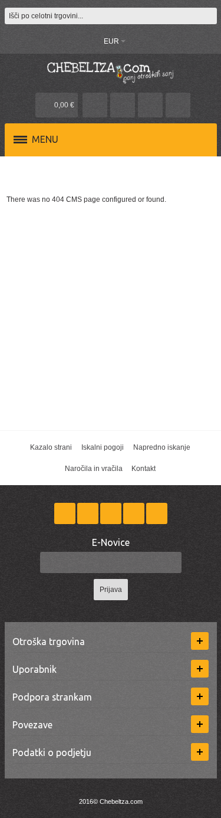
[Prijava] (150, 105)
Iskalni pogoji (102, 447)
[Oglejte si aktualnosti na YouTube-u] (156, 513)
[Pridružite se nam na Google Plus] (111, 513)
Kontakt (143, 468)
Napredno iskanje (161, 447)
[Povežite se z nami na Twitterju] (88, 513)
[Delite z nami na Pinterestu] (134, 513)
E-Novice (111, 542)
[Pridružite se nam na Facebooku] (65, 513)
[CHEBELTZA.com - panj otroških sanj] (111, 72)
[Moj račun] (95, 105)
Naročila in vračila (94, 468)
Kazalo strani (51, 447)
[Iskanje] (208, 16)
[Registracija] (178, 105)
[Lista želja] (122, 105)
